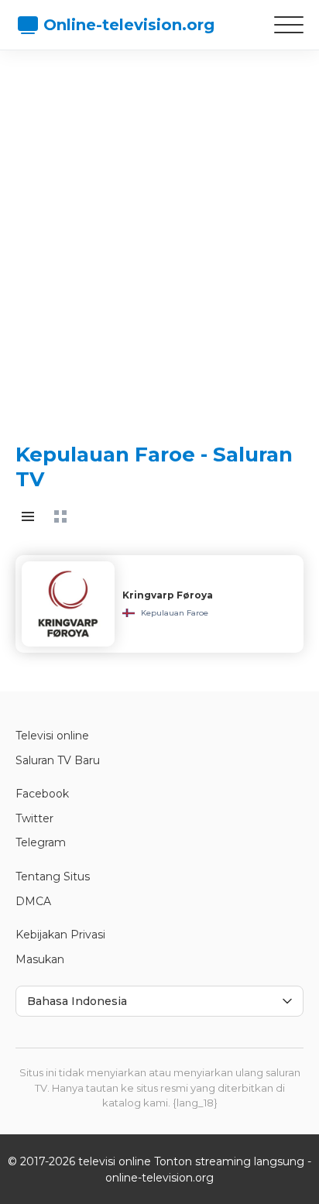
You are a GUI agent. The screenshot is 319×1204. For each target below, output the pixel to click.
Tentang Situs (52, 876)
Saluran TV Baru (57, 760)
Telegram (40, 842)
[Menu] (289, 24)
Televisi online (52, 736)
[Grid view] (60, 516)
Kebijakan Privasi (60, 935)
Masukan (39, 959)
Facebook (42, 794)
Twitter (34, 818)
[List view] (27, 516)
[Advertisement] (159, 233)
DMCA (33, 901)
